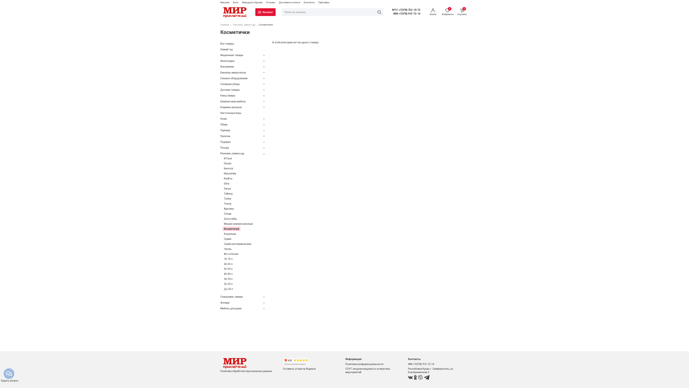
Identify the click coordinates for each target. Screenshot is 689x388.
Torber (227, 198)
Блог (235, 2)
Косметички (231, 228)
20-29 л (228, 284)
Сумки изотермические (237, 243)
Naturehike (230, 173)
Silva (226, 183)
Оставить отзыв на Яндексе (299, 368)
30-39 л (228, 279)
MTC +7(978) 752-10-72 (406, 9)
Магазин (224, 2)
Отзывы (270, 2)
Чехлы (227, 249)
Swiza (227, 188)
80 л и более (231, 254)
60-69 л (228, 264)
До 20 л (228, 289)
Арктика (229, 208)
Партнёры (323, 2)
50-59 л (228, 268)
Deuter (228, 163)
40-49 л (228, 273)
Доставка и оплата (289, 2)
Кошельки (230, 233)
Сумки (227, 238)
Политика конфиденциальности (364, 364)
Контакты (309, 2)
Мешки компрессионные (238, 223)
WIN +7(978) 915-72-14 (406, 13)
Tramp (227, 203)
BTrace (228, 158)
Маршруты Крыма (252, 2)
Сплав (227, 213)
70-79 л (228, 259)
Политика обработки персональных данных (246, 371)
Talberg (228, 193)
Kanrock (228, 168)
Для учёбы (230, 218)
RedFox (228, 178)
